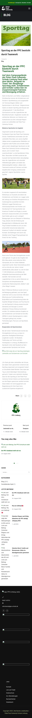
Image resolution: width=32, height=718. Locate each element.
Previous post (7, 425)
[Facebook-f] (3, 610)
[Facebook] (21, 396)
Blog (2, 61)
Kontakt (29, 2)
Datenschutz (10, 693)
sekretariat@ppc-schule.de (10, 606)
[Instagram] (7, 610)
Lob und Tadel (10, 690)
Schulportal (18, 2)
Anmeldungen (11, 2)
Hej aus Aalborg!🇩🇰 (17, 506)
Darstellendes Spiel (7, 484)
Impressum (9, 702)
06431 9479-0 (6, 600)
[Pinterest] (29, 396)
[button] (14, 463)
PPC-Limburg (16, 415)
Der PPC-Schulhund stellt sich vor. (11, 450)
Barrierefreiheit (10, 699)
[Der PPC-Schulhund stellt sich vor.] (16, 446)
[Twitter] (25, 396)
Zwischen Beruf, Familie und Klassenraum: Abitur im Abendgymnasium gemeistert (20, 550)
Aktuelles (24, 2)
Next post (26, 425)
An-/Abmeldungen (12, 696)
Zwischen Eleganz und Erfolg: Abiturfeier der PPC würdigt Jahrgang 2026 (20, 518)
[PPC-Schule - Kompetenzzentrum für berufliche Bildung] (7, 8)
